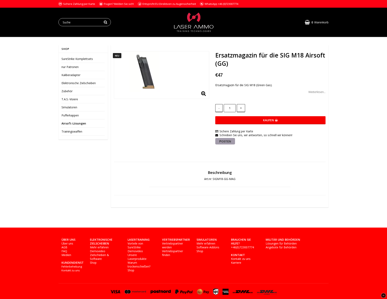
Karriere (236, 262)
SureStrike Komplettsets (77, 59)
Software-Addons (208, 247)
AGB (64, 247)
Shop (93, 262)
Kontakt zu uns (70, 270)
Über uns (67, 243)
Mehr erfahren (99, 247)
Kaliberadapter (70, 75)
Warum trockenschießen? (139, 264)
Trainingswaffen (71, 131)
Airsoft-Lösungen (73, 123)
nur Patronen (70, 67)
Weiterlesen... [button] (317, 92)
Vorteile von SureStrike (135, 245)
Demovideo (97, 251)
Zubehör (67, 91)
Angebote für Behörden (281, 247)
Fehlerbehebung (71, 266)
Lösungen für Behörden (281, 243)
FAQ (64, 251)
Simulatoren (69, 107)
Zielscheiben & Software (99, 257)
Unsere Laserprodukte (137, 257)
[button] (317, 22)
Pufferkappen (70, 115)
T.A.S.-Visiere (69, 99)
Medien (66, 255)
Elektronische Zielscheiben (78, 83)
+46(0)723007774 (242, 247)
